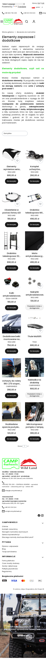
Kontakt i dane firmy (10, 529)
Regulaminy (7, 571)
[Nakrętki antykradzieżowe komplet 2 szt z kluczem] (34, 282)
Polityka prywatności (10, 569)
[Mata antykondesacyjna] (34, 241)
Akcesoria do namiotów (26, 32)
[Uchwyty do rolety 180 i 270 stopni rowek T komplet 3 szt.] (11, 368)
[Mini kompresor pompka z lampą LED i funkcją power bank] (34, 412)
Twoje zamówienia (9, 552)
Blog (4, 549)
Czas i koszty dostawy (10, 563)
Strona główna (8, 32)
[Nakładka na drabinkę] (34, 368)
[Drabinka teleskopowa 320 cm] (11, 241)
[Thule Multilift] (34, 324)
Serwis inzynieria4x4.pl (10, 534)
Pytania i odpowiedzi (10, 546)
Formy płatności (8, 561)
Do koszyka (11, 181)
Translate (22, 6)
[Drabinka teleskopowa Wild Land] (34, 197)
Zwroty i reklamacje (9, 566)
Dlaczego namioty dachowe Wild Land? (17, 537)
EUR (43, 3)
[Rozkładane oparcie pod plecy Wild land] (11, 412)
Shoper (39, 589)
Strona (20, 446)
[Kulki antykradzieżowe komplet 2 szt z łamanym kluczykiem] (11, 282)
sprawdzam (23, 635)
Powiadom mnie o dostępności (34, 307)
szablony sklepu (19, 589)
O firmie (5, 526)
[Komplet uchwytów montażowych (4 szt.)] (34, 154)
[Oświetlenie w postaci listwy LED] (11, 198)
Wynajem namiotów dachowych (15, 532)
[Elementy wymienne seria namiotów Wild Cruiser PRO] (11, 154)
